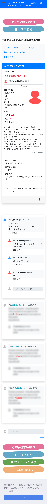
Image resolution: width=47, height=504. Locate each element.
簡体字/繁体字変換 (23, 22)
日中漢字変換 (23, 29)
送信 (41, 293)
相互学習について (24, 52)
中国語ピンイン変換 (23, 462)
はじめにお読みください (14, 47)
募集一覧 (30, 47)
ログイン (34, 3)
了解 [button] (23, 497)
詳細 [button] (11, 491)
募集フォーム (9, 52)
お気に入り (8, 57)
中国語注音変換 (23, 470)
